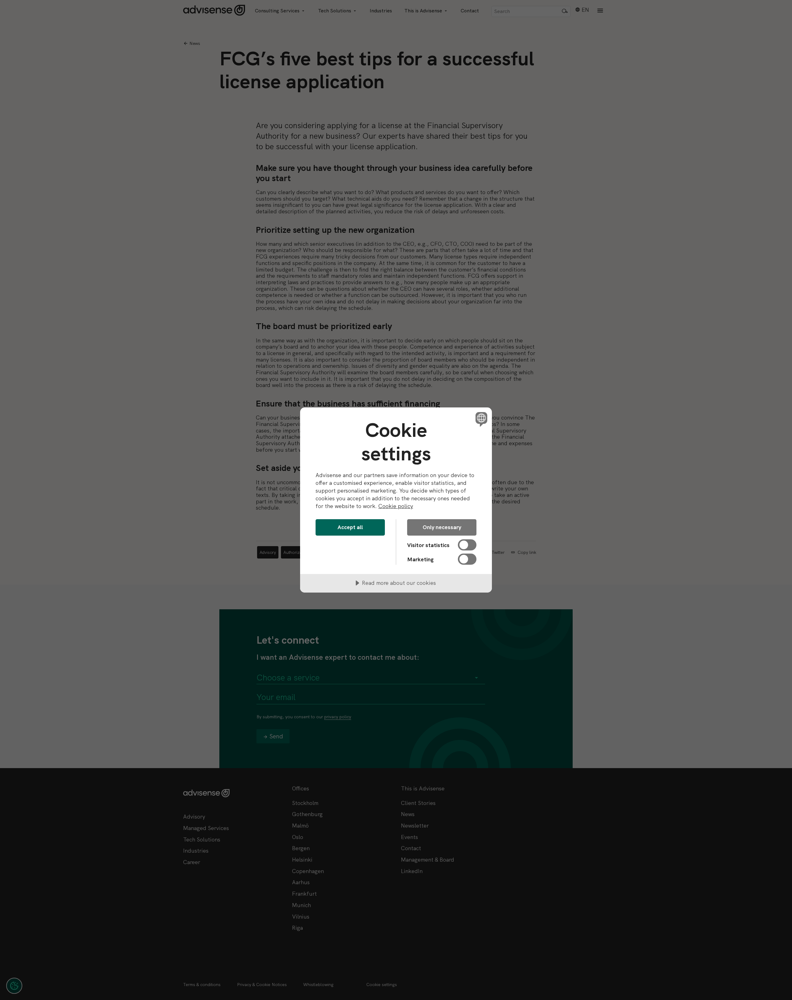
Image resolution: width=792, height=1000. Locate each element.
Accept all (350, 527)
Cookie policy (395, 506)
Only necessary (442, 527)
